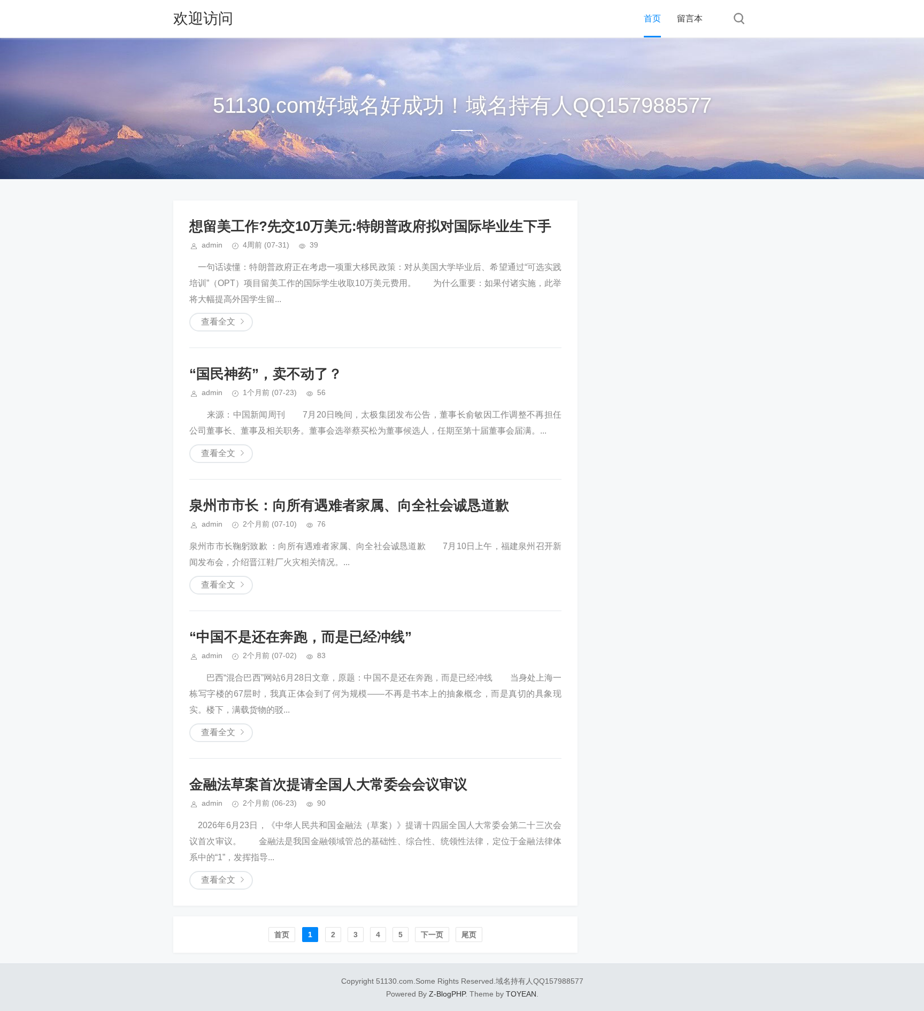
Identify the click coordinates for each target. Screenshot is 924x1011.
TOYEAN (521, 994)
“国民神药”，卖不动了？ (265, 374)
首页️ (281, 934)
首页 (652, 18)
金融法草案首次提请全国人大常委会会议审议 (328, 784)
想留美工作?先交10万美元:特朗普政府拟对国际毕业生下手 (370, 226)
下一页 (432, 934)
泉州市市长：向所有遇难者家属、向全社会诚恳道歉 (349, 505)
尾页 (468, 934)
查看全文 (218, 321)
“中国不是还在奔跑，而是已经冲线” (300, 637)
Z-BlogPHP (447, 994)
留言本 (690, 18)
